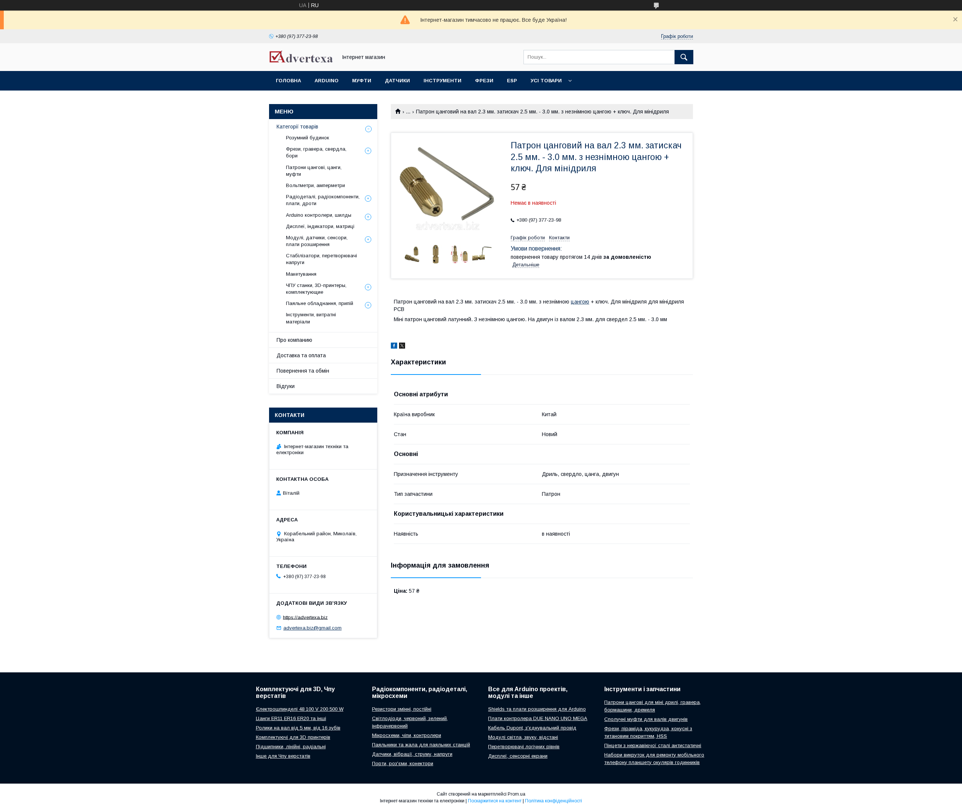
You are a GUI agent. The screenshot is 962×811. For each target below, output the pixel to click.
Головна (288, 80)
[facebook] (394, 347)
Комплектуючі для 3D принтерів (293, 737)
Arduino (327, 80)
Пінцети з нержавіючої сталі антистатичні (652, 745)
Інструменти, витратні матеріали (311, 318)
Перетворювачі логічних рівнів (524, 746)
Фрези (484, 80)
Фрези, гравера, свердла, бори (316, 152)
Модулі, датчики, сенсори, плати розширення (317, 241)
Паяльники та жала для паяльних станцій (421, 745)
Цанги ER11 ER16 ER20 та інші (291, 718)
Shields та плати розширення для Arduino (537, 709)
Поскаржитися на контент (495, 800)
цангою (580, 302)
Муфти (361, 80)
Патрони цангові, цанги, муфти (314, 171)
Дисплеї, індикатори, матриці (320, 226)
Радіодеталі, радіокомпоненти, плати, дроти (323, 200)
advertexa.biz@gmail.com (312, 628)
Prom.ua (516, 794)
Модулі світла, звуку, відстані (523, 737)
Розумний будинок (307, 137)
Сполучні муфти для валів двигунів (646, 719)
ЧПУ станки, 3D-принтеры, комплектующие (316, 288)
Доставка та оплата (301, 355)
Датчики (397, 80)
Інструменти (442, 80)
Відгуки (286, 386)
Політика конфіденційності (553, 800)
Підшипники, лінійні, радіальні (291, 746)
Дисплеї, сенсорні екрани (518, 756)
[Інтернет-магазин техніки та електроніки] (301, 61)
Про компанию (294, 340)
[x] (402, 347)
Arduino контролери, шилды (318, 215)
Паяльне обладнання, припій (319, 303)
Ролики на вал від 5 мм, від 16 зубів (298, 728)
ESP (512, 80)
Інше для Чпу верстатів (283, 756)
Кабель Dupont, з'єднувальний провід (532, 728)
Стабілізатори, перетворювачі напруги (321, 259)
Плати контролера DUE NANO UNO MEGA (537, 718)
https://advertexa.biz (305, 617)
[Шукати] (684, 57)
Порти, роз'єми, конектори (402, 763)
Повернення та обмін (303, 371)
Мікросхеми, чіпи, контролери (406, 735)
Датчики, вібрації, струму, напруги (412, 754)
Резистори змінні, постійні (401, 709)
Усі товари (546, 80)
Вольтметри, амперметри (315, 185)
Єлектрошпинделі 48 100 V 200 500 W (299, 709)
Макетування (301, 274)
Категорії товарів (297, 127)
